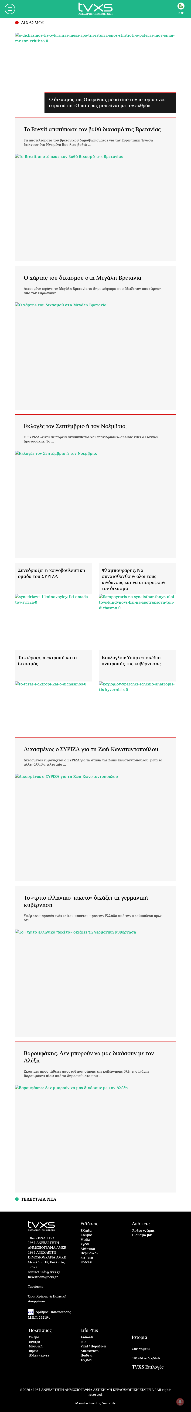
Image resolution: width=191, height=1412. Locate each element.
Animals (87, 1337)
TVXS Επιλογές (148, 1367)
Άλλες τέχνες (39, 1355)
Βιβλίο (33, 1351)
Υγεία (85, 1244)
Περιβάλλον (89, 1253)
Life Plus (89, 1330)
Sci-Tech (87, 1258)
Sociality (109, 1403)
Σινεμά (34, 1337)
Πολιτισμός (40, 1330)
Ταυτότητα (35, 1286)
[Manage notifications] (180, 1401)
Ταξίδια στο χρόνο (146, 1358)
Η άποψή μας (142, 1235)
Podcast (87, 1262)
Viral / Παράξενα (93, 1346)
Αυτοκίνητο (90, 1351)
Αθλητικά (88, 1249)
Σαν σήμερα (141, 1349)
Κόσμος (86, 1235)
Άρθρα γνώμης (143, 1230)
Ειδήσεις (89, 1224)
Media (85, 1240)
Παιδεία (86, 1355)
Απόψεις (141, 1224)
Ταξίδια (86, 1360)
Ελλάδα (86, 1230)
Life (83, 1342)
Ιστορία (139, 1337)
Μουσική (36, 1346)
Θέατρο (34, 1342)
